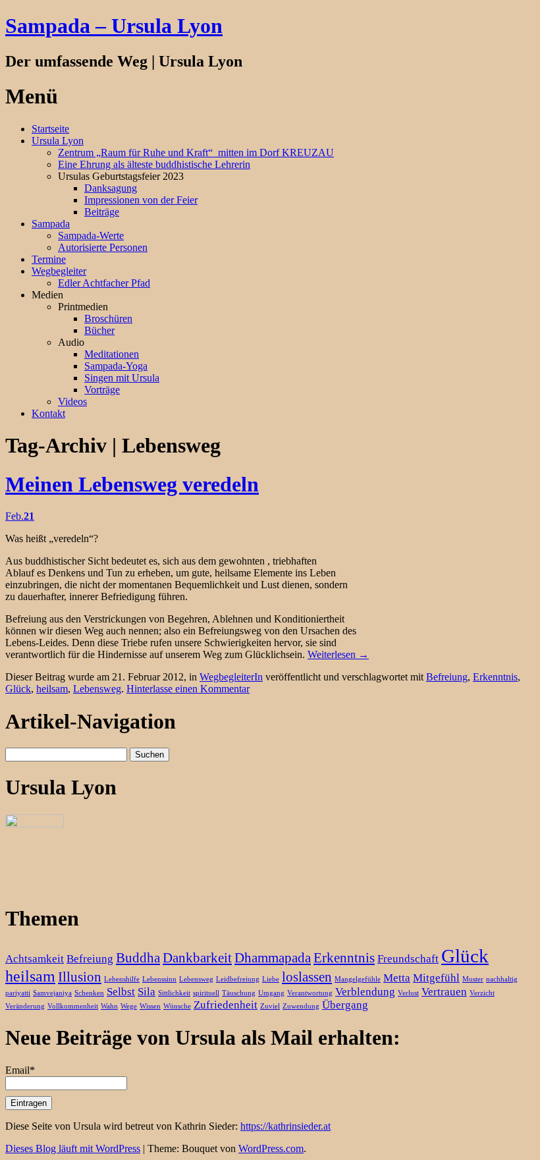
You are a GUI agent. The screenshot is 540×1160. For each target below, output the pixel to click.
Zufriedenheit (225, 1005)
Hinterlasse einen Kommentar (188, 688)
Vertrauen (444, 991)
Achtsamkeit (34, 959)
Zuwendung (301, 1006)
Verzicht (482, 993)
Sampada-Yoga (116, 366)
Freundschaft (408, 959)
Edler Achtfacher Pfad (104, 283)
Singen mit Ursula (121, 377)
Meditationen (111, 354)
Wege (129, 1006)
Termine (49, 259)
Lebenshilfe (122, 979)
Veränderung (25, 1006)
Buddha (138, 958)
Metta (396, 978)
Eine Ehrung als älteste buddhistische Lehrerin (154, 164)
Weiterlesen (338, 654)
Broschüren (108, 318)
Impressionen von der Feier (141, 200)
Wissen (150, 1006)
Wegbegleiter (59, 271)
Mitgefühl (436, 978)
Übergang (345, 1005)
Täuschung (239, 993)
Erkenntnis (495, 676)
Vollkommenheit (72, 1006)
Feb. (19, 516)
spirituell (206, 993)
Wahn (109, 1006)
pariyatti (17, 993)
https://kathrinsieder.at (285, 1126)
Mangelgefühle (358, 979)
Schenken (89, 993)
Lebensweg (97, 688)
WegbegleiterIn (231, 676)
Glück (18, 688)
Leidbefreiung (237, 979)
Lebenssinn (159, 979)
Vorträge (102, 389)
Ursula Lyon (58, 140)
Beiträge (101, 211)
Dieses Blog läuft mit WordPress (72, 1148)
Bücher (99, 330)
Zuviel (270, 1006)
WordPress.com (271, 1148)
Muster (472, 979)
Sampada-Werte (91, 235)
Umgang (271, 993)
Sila (146, 991)
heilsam (52, 688)
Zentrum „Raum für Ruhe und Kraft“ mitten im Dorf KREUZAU (196, 152)
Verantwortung (310, 993)
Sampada (51, 223)
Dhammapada (272, 958)
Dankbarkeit (197, 958)
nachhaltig (502, 979)
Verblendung (365, 991)
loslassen (307, 977)
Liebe (270, 979)
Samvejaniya (52, 993)
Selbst (121, 991)
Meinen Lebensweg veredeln (132, 484)
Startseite (50, 128)
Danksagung (110, 188)
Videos (72, 401)
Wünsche (177, 1006)
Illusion (79, 977)
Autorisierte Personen (103, 247)
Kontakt (48, 413)
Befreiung (447, 676)
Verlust (408, 993)
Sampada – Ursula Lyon (114, 26)
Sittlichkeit (174, 993)
